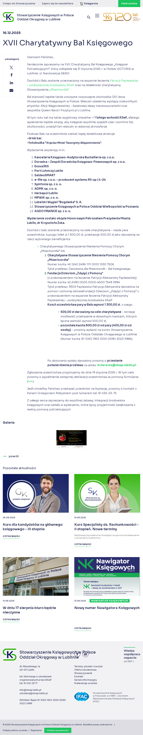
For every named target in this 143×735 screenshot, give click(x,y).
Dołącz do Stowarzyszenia (19, 3)
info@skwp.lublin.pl (30, 690)
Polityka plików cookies (15, 730)
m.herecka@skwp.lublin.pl (116, 365)
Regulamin (36, 730)
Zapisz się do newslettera (57, 3)
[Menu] (97, 15)
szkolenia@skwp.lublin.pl (34, 693)
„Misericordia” (59, 89)
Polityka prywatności (58, 730)
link (30, 381)
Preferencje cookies (85, 683)
